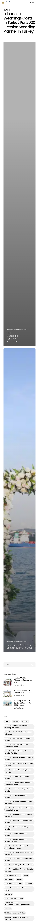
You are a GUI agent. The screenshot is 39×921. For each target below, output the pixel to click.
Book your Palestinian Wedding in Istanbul (17, 828)
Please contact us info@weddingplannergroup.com (17, 903)
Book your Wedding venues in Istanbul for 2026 (19, 870)
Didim (26, 875)
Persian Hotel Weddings (13, 898)
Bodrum (25, 721)
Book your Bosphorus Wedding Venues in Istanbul (16, 746)
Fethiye (19, 879)
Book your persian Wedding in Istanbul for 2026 (15, 841)
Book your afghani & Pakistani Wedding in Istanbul (16, 727)
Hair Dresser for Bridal (13, 883)
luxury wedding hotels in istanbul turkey (17, 889)
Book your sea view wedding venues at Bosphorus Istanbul (18, 847)
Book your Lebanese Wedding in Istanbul (16, 777)
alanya (7, 721)
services (7, 909)
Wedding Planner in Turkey (14, 913)
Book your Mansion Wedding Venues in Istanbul (18, 803)
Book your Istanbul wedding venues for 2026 (18, 771)
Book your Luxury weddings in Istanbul (15, 796)
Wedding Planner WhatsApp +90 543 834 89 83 (17, 918)
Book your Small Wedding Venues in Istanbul (18, 860)
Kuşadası (29, 883)
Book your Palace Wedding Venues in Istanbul (18, 822)
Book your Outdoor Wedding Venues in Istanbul (18, 815)
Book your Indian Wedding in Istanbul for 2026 (18, 765)
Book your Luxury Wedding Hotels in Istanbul (18, 790)
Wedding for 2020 (20, 329)
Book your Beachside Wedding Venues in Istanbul (19, 733)
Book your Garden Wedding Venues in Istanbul (18, 758)
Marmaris (8, 894)
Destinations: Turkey (12, 875)
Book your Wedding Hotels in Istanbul (18, 865)
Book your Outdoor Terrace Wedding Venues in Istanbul (18, 809)
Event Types (9, 879)
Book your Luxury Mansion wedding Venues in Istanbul (18, 784)
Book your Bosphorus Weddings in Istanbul (17, 739)
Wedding (9, 329)
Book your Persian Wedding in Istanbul (15, 834)
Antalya (16, 721)
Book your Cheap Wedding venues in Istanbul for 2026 (18, 752)
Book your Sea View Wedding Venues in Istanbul (18, 853)
